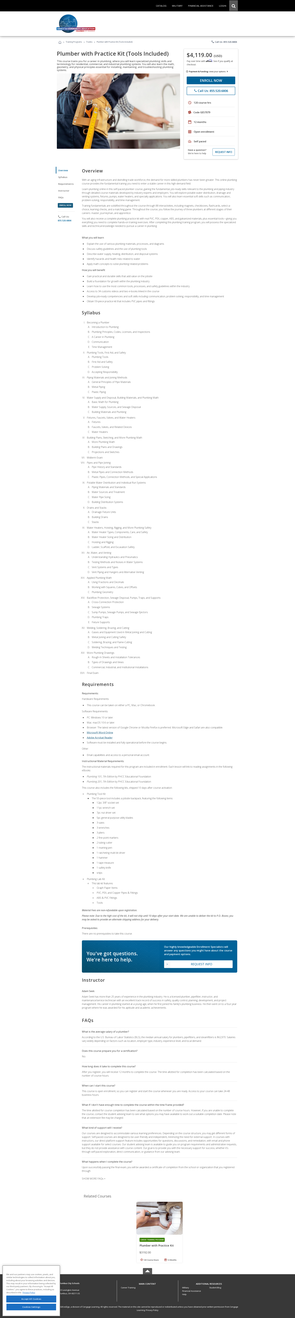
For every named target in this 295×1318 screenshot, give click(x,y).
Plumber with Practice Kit (157, 1245)
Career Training (128, 1287)
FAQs (61, 197)
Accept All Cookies (31, 1299)
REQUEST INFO (223, 152)
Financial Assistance (191, 1291)
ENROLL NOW (211, 80)
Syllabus (62, 177)
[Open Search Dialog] (233, 5)
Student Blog (215, 1287)
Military (185, 1287)
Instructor (63, 190)
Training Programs (74, 42)
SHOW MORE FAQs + (93, 1178)
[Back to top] (147, 1283)
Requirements (66, 183)
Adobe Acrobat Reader (100, 737)
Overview (63, 170)
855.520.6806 (64, 220)
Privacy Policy (152, 1310)
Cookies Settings (31, 1307)
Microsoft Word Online (100, 732)
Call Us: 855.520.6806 (224, 41)
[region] (31, 1290)
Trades (89, 42)
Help (184, 1294)
